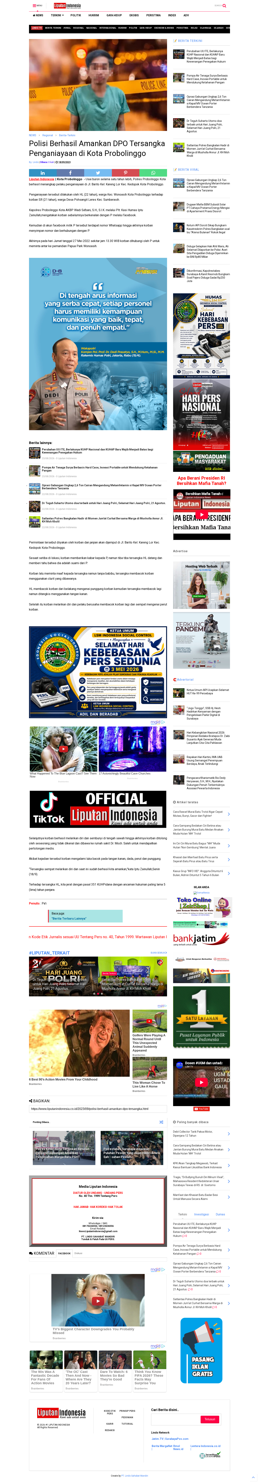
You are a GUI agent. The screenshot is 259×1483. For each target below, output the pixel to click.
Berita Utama (109, 969)
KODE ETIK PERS (110, 1412)
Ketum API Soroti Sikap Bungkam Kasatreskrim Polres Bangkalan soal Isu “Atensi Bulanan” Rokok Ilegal (208, 229)
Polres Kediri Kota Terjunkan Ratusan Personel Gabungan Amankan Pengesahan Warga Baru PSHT (62, 1153)
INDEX (172, 15)
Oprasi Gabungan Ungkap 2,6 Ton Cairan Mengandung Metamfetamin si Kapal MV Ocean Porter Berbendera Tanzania (102, 487)
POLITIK (76, 15)
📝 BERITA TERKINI (187, 41)
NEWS (39, 15)
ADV (186, 15)
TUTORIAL (127, 1424)
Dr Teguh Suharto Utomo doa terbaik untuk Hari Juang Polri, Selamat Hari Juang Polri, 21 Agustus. (104, 503)
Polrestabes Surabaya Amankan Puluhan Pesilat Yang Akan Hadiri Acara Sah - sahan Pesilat (132, 1153)
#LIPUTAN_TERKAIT (49, 953)
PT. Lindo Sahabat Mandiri (134, 1475)
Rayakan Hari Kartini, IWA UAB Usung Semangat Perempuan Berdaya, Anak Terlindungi (204, 760)
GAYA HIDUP (114, 15)
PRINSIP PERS (127, 1411)
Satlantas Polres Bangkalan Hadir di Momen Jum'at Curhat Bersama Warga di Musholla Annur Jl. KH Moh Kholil (102, 520)
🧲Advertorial (183, 679)
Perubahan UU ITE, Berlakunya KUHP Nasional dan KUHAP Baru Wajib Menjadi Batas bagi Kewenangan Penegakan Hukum (97, 451)
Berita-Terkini (67, 135)
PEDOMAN (127, 1417)
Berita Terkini (40, 973)
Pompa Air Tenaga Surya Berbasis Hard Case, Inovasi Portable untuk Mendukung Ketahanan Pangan (100, 469)
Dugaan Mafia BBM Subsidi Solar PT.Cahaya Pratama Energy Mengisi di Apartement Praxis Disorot (208, 208)
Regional (47, 135)
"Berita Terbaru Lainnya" (69, 918)
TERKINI (56, 15)
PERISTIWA (153, 15)
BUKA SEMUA (158, 952)
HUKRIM (94, 15)
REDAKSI (110, 1430)
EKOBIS (134, 15)
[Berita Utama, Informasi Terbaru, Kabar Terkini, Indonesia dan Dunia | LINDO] (66, 7)
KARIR (109, 1424)
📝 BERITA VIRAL (186, 169)
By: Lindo (33, 162)
